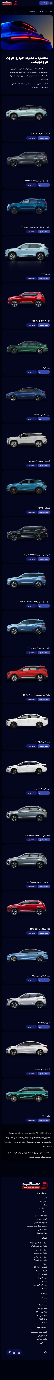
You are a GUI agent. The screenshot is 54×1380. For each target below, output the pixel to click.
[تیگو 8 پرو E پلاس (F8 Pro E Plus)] (27, 159)
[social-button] (19, 1352)
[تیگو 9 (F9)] (27, 1095)
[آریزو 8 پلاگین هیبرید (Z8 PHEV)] (27, 954)
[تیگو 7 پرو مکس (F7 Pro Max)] (27, 627)
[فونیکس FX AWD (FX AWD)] (27, 440)
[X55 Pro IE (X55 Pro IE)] (27, 299)
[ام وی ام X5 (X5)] (27, 1001)
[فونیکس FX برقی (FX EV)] (27, 112)
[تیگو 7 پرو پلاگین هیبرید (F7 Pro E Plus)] (27, 206)
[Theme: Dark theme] (45, 1352)
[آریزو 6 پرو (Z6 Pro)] (27, 767)
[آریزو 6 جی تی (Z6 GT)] (27, 720)
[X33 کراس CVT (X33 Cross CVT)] (27, 814)
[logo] (15, 3)
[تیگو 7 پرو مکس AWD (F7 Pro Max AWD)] (27, 580)
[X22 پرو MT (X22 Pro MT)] (27, 907)
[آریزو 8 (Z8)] (27, 346)
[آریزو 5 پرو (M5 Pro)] (27, 1048)
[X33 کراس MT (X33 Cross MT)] (27, 861)
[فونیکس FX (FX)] (27, 487)
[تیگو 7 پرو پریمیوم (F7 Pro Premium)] (27, 674)
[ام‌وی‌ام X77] (27, 253)
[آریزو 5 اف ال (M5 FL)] (27, 393)
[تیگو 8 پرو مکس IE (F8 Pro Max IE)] (27, 533)
